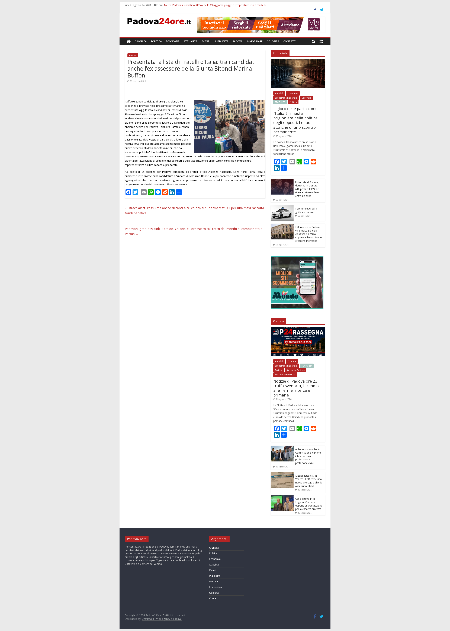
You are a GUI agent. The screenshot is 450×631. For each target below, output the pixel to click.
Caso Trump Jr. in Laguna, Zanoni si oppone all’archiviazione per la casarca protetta (308, 504)
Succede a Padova (296, 370)
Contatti (289, 41)
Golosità (273, 41)
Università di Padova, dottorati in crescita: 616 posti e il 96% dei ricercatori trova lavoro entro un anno (308, 189)
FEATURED (280, 102)
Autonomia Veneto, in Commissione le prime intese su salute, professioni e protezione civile (308, 455)
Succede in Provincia (285, 374)
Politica (156, 41)
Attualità (190, 41)
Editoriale (306, 97)
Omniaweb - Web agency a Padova (162, 618)
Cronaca (141, 41)
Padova (237, 41)
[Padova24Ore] (129, 41)
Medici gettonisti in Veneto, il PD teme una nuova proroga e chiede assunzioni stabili (308, 481)
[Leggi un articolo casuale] (321, 41)
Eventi (205, 41)
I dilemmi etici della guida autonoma (306, 210)
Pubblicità (221, 41)
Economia (172, 41)
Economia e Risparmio (286, 97)
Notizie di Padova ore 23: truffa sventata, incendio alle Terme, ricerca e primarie (296, 388)
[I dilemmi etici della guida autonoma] (282, 207)
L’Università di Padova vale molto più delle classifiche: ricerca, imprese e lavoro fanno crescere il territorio (308, 233)
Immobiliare (255, 41)
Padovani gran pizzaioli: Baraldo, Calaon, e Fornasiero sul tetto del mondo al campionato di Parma (194, 231)
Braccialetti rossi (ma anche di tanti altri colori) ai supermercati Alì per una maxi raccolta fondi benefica (194, 210)
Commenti (293, 93)
